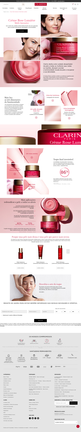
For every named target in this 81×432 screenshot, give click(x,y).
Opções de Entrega (7, 408)
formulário (62, 413)
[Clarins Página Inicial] (40, 4)
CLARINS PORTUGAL (59, 422)
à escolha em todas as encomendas (21, 359)
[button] (77, 426)
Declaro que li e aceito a (12, 315)
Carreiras (31, 410)
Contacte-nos (6, 416)
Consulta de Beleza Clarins (9, 414)
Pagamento (5, 410)
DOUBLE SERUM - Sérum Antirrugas (36, 376)
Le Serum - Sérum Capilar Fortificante (63, 383)
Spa (30, 406)
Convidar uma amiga (7, 420)
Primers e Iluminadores (8, 397)
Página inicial (6, 11)
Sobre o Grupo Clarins (34, 402)
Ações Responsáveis (33, 404)
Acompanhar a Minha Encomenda (10, 404)
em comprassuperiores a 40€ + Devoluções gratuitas (8, 360)
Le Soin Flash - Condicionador (61, 385)
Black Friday (6, 376)
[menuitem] (72, 4)
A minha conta (6, 402)
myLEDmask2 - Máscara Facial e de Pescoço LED (65, 389)
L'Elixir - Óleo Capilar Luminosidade (62, 381)
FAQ (4, 412)
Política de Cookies (7, 418)
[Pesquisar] (23, 4)
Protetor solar (6, 391)
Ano (73, 311)
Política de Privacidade (17, 315)
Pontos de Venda (32, 408)
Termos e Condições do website (21, 427)
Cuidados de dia (7, 380)
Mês (65, 311)
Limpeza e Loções (7, 378)
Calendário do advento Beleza (10, 393)
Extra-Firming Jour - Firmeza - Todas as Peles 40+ (40, 380)
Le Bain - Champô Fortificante (61, 379)
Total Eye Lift (32, 378)
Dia (56, 311)
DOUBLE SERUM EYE (59, 387)
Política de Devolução (8, 406)
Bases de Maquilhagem (8, 395)
